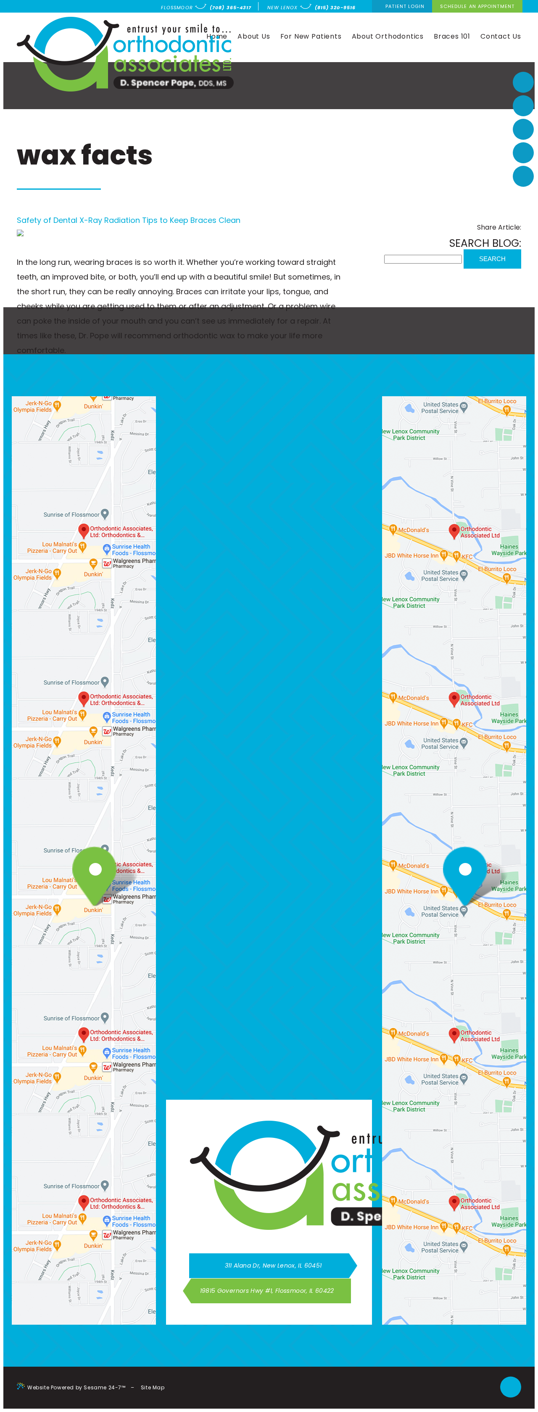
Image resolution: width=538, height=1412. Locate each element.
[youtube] (523, 129)
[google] (523, 105)
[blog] (523, 176)
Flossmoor (177, 7)
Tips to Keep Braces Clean (191, 220)
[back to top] (510, 1387)
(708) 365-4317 (230, 7)
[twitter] (523, 152)
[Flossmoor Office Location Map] (88, 878)
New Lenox (282, 7)
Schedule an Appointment (477, 6)
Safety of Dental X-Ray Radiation (78, 220)
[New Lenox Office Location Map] (459, 878)
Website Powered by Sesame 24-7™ (76, 1387)
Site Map (153, 1387)
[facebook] (523, 82)
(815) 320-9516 (335, 7)
